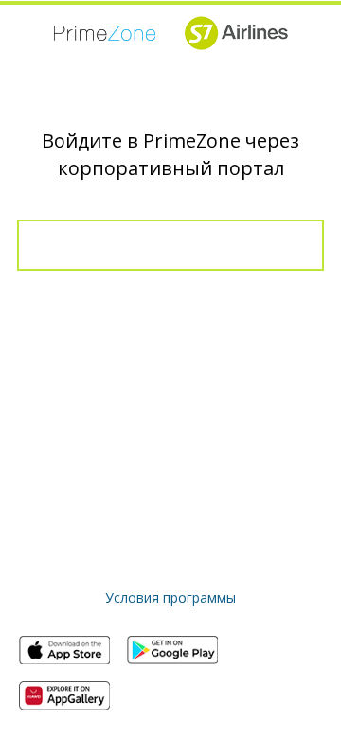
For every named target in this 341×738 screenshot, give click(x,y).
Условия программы (170, 597)
